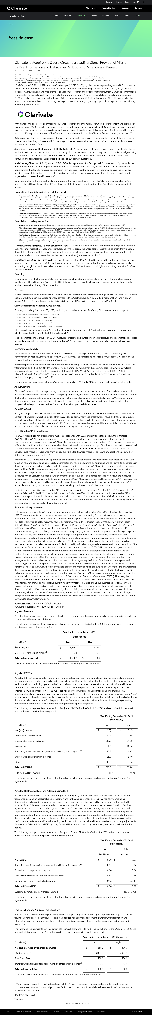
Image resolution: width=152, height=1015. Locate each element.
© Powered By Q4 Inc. (81, 1003)
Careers (127, 2)
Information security (42, 1012)
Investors (118, 2)
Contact (126, 16)
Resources (125, 8)
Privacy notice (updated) (85, 1012)
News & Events (81, 16)
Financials (94, 16)
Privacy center (68, 1012)
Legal (8, 1012)
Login (136, 2)
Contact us (138, 8)
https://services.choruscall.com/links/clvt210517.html (74, 382)
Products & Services (108, 8)
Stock (116, 16)
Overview (55, 16)
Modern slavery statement (23, 1012)
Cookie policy (102, 1012)
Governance (106, 16)
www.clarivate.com (39, 599)
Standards (56, 1012)
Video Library (67, 16)
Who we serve (90, 8)
